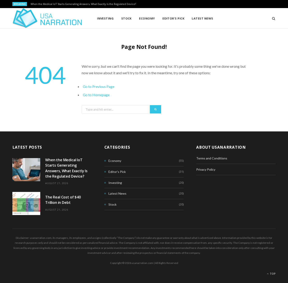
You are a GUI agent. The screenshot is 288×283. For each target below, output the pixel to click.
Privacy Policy (205, 169)
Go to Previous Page (98, 86)
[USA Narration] (47, 18)
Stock (126, 18)
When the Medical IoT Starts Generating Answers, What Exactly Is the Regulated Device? (83, 4)
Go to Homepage (96, 95)
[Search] (272, 18)
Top (272, 274)
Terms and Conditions (211, 158)
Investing (105, 18)
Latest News (202, 18)
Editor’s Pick (173, 18)
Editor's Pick (117, 172)
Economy (147, 18)
